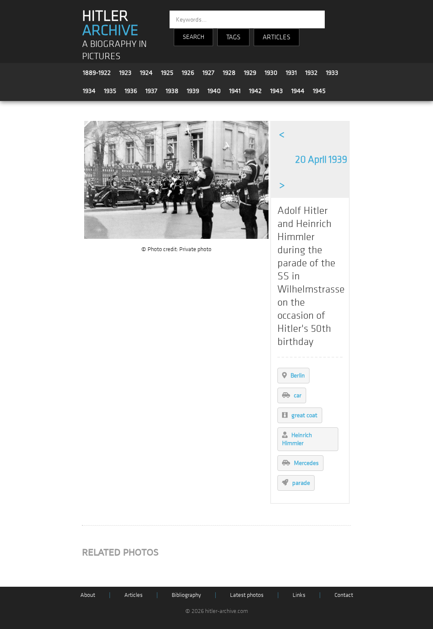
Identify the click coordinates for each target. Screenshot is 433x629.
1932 (311, 72)
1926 (188, 72)
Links (299, 595)
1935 (110, 91)
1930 (271, 72)
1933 (332, 72)
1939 (193, 91)
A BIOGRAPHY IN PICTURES (114, 50)
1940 (214, 91)
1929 (250, 72)
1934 (89, 91)
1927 (208, 72)
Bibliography (186, 595)
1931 (291, 72)
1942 (255, 91)
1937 (151, 91)
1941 (235, 91)
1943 (276, 91)
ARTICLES (276, 37)
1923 (125, 72)
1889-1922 (97, 72)
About (87, 595)
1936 (131, 91)
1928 (229, 72)
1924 (146, 72)
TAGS (233, 37)
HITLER (110, 23)
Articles (133, 595)
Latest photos (246, 595)
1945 (319, 91)
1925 (167, 72)
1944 (297, 91)
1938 (172, 91)
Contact (343, 595)
